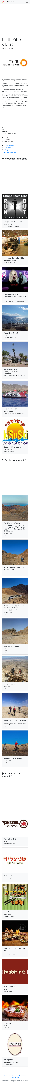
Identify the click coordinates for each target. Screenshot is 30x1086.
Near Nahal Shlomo (11, 646)
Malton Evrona (9, 684)
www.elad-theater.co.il (10, 152)
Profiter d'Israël (10, 2)
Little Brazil (8, 1023)
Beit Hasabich (9, 987)
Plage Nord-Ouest (11, 333)
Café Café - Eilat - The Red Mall (14, 949)
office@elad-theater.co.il (10, 150)
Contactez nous (15, 1077)
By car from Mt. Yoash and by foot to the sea (14, 568)
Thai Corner (8, 912)
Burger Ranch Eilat (11, 839)
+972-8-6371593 (8, 147)
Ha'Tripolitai (8, 1060)
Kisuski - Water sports (12, 447)
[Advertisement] (15, 21)
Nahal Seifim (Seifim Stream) (15, 721)
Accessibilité (22, 1075)
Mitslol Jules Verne (11, 409)
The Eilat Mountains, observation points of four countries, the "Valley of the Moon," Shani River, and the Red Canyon (15, 527)
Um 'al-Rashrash (10, 369)
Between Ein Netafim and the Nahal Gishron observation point (14, 608)
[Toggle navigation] (27, 2)
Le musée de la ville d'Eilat (14, 258)
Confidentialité (8, 1075)
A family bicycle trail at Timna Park (13, 759)
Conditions (15, 1075)
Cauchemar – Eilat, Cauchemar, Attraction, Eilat (15, 295)
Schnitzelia (8, 875)
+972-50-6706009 (9, 145)
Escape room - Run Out (13, 222)
